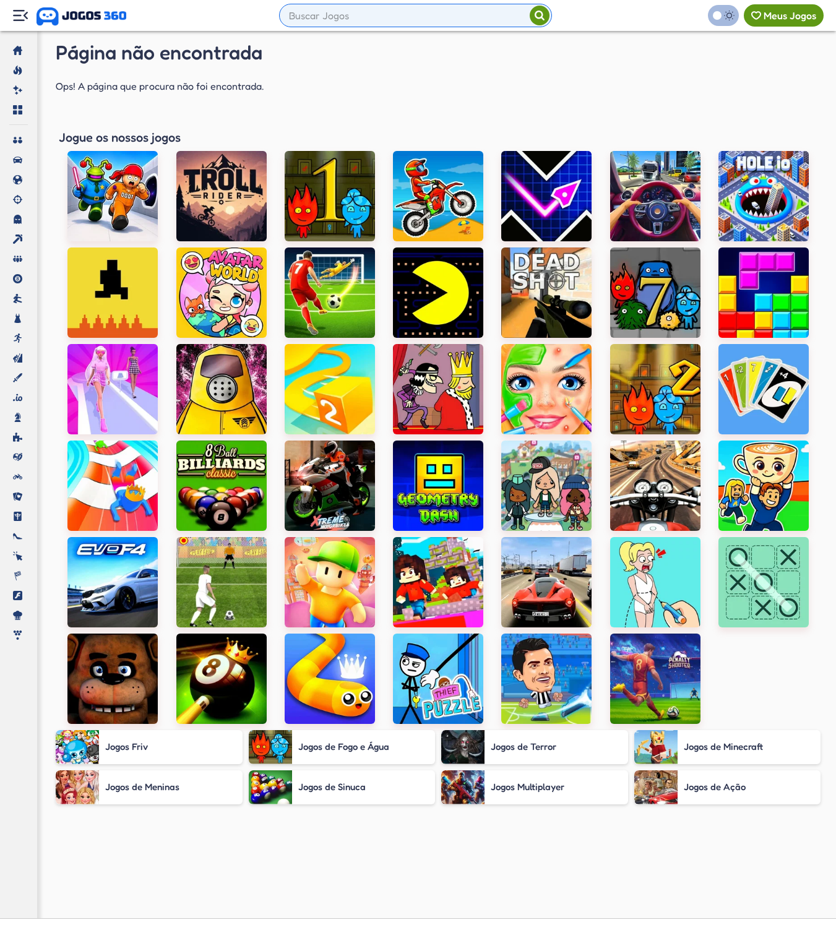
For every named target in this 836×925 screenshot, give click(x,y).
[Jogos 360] (81, 16)
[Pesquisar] (539, 15)
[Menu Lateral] (20, 16)
